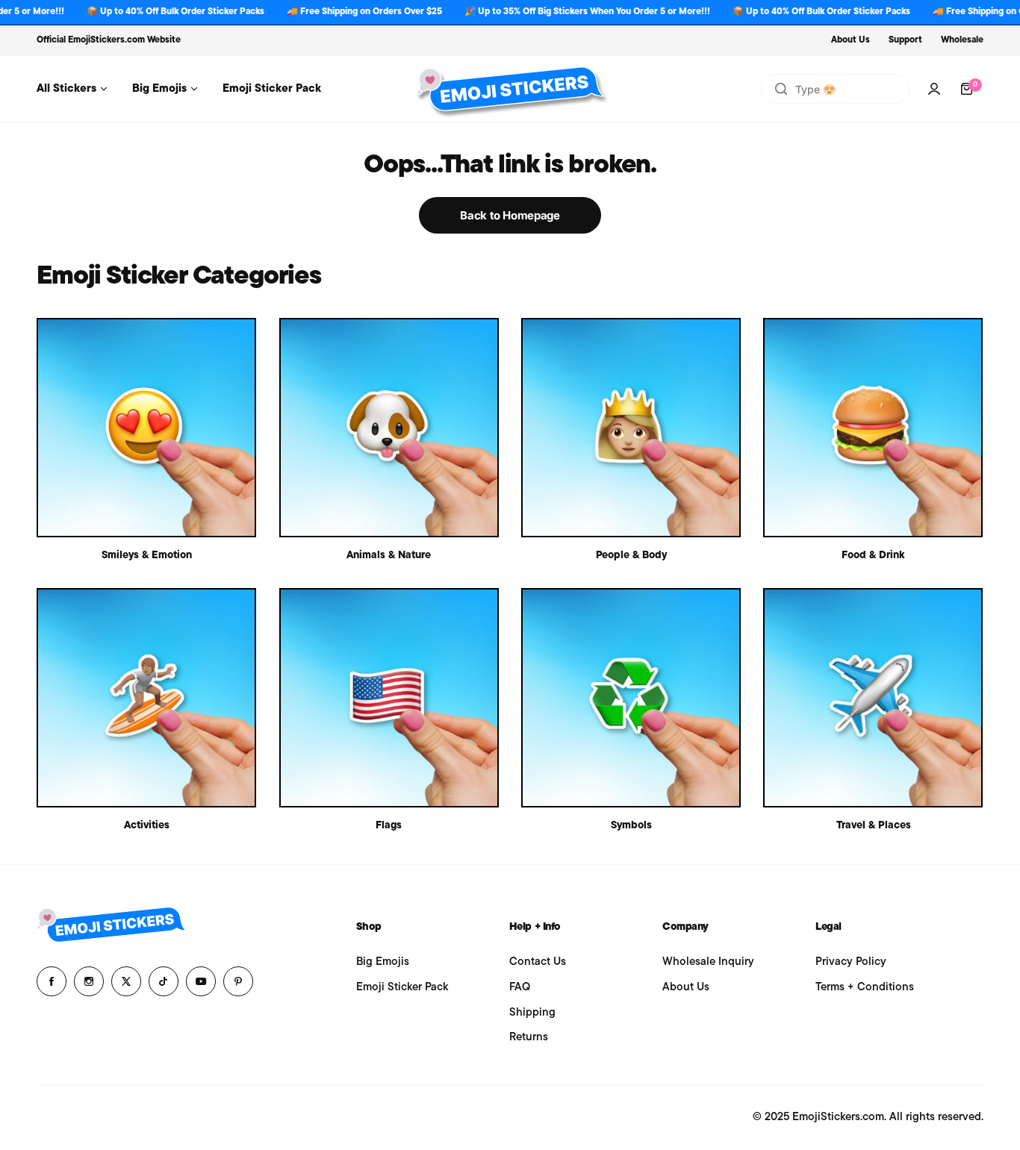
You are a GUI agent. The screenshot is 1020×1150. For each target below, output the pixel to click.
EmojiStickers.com (106, 40)
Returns (528, 1037)
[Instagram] (89, 981)
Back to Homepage (509, 215)
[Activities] (146, 697)
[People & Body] (631, 427)
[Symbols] (631, 697)
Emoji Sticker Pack (402, 987)
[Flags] (389, 697)
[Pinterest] (238, 981)
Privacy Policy (850, 962)
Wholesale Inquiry (708, 962)
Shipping (532, 1013)
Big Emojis (382, 962)
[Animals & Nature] (389, 427)
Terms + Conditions (864, 987)
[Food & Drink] (873, 427)
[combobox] (835, 89)
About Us (850, 40)
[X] (126, 981)
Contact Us (537, 962)
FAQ (519, 987)
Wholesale (962, 40)
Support (905, 40)
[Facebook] (51, 981)
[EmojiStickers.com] (510, 88)
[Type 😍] (781, 89)
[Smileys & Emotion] (146, 427)
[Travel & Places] (873, 697)
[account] (934, 88)
